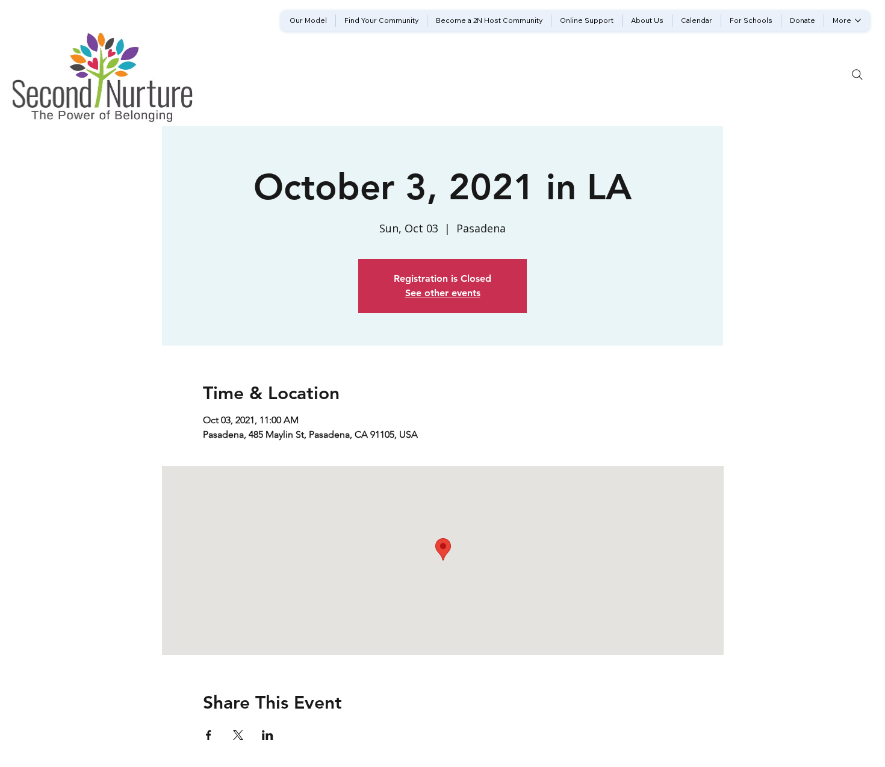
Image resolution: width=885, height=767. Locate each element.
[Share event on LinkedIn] (267, 735)
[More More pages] (858, 20)
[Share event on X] (238, 735)
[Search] (857, 74)
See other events (442, 293)
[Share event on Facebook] (208, 735)
